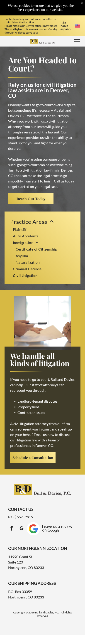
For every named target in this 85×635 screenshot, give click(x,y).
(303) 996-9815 (20, 516)
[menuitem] (42, 248)
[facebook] (11, 529)
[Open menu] (77, 41)
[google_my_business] (21, 529)
